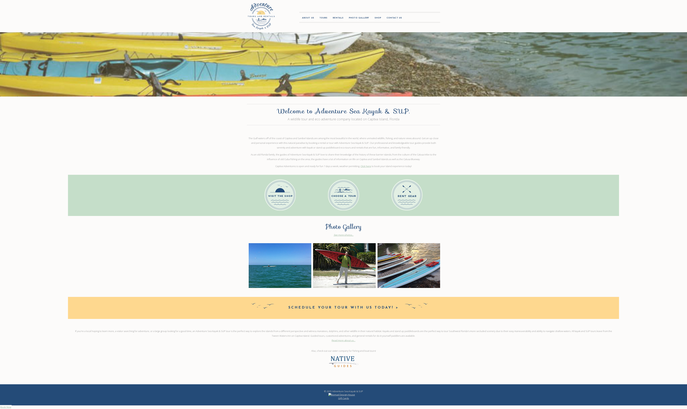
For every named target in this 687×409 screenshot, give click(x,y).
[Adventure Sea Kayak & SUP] (261, 16)
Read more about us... (343, 340)
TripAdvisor (435, 19)
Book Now (5, 407)
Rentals (338, 18)
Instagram (425, 19)
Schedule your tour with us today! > (343, 307)
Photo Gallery (359, 18)
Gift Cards (343, 398)
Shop (378, 18)
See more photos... (344, 235)
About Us (308, 18)
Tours (324, 18)
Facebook (415, 19)
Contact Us (394, 18)
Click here (365, 166)
